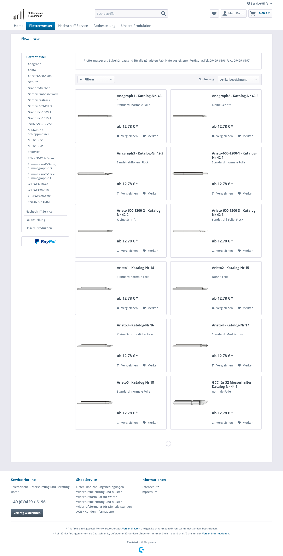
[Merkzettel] (214, 13)
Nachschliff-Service (39, 211)
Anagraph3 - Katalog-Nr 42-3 (140, 153)
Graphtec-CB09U (39, 112)
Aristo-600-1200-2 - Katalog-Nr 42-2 (139, 212)
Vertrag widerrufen (27, 513)
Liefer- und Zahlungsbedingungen (100, 487)
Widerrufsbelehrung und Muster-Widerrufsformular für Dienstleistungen (104, 504)
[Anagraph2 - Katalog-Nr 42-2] (190, 116)
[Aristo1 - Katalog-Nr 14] (95, 288)
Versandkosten (131, 528)
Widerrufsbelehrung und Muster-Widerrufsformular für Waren (99, 494)
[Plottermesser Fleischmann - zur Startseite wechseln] (29, 14)
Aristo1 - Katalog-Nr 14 (135, 268)
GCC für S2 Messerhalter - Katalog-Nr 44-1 (232, 384)
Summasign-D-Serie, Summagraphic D (42, 166)
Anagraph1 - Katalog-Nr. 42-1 (139, 98)
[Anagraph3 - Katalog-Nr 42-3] (95, 173)
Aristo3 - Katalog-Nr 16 (135, 325)
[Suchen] (163, 13)
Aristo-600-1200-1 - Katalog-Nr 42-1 (234, 155)
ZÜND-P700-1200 (39, 196)
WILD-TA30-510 (38, 190)
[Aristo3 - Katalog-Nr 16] (95, 345)
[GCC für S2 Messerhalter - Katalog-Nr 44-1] (190, 402)
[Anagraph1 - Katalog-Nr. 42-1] (95, 116)
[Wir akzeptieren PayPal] (45, 241)
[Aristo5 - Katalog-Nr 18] (95, 402)
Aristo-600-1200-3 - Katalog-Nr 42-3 (234, 212)
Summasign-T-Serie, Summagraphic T (42, 176)
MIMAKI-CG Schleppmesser (38, 132)
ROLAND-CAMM (39, 202)
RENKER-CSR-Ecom (41, 158)
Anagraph (34, 64)
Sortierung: (207, 79)
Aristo (32, 70)
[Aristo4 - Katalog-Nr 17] (190, 345)
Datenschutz (150, 487)
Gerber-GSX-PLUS (40, 106)
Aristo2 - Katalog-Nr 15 (230, 268)
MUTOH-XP (35, 146)
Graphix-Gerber (39, 88)
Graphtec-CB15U (39, 118)
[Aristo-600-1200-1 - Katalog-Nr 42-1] (190, 173)
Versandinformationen (215, 533)
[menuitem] (131, 13)
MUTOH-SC (35, 140)
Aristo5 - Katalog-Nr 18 (135, 382)
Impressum (149, 492)
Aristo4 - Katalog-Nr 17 (230, 325)
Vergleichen (129, 136)
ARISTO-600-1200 (40, 76)
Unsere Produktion (39, 228)
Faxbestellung (35, 220)
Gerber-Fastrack (39, 100)
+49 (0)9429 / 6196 (28, 502)
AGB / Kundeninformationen (96, 511)
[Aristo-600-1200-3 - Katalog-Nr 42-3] (190, 230)
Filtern (89, 79)
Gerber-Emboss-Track (43, 94)
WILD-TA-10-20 (38, 184)
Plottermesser (36, 57)
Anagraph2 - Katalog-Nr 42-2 (235, 96)
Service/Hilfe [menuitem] (259, 3)
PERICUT (34, 152)
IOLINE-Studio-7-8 (40, 124)
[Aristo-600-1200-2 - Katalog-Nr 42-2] (95, 230)
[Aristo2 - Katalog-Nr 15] (190, 288)
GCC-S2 (33, 82)
